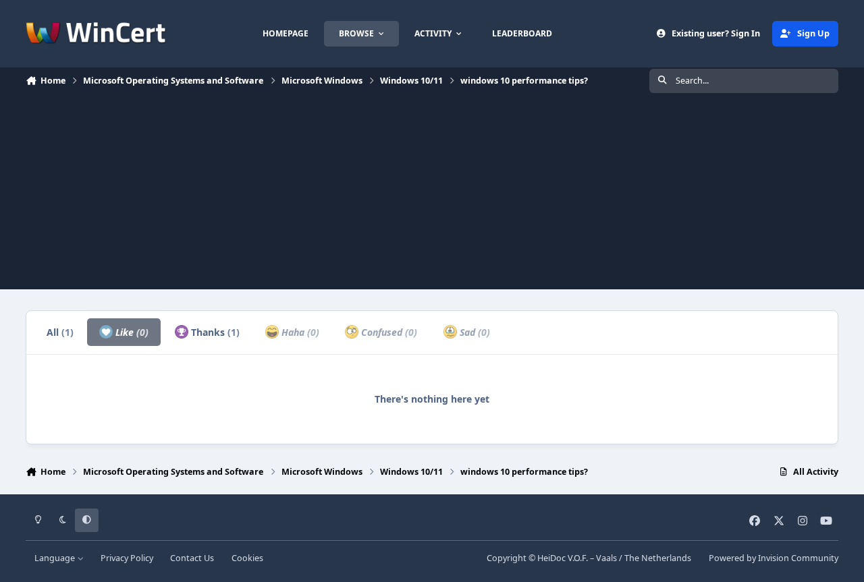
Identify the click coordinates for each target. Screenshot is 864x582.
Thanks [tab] (214, 332)
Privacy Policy (127, 558)
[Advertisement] (432, 194)
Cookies (247, 558)
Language (55, 558)
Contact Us (192, 558)
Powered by (773, 558)
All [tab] (60, 332)
